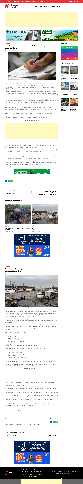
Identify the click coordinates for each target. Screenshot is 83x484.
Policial (25, 469)
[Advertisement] (41, 19)
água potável (14, 421)
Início (35, 6)
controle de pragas (36, 421)
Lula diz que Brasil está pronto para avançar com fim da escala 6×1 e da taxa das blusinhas (28, 1)
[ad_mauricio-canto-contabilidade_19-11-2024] (32, 239)
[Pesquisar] (77, 6)
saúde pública (29, 424)
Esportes (31, 474)
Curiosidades (33, 473)
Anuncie (53, 6)
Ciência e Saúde (73, 107)
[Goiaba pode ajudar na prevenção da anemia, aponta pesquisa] (74, 102)
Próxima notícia (51, 431)
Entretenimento (23, 474)
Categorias (46, 6)
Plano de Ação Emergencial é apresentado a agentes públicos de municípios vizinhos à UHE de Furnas (47, 193)
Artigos (30, 471)
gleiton (8, 50)
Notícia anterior (12, 190)
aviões (29, 421)
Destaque (67, 91)
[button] (55, 201)
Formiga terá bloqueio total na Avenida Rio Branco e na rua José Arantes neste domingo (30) (46, 434)
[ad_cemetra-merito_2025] (23, 35)
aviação (24, 421)
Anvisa (20, 421)
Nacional (7, 226)
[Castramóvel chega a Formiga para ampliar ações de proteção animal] (65, 70)
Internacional (24, 471)
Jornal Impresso (38, 474)
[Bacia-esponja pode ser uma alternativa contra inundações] (74, 70)
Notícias (40, 6)
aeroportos (8, 421)
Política (62, 107)
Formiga (62, 75)
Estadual (36, 469)
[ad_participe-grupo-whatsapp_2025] (32, 171)
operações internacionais (20, 424)
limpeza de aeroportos (10, 424)
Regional (72, 91)
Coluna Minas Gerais (23, 473)
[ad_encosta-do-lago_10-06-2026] (60, 35)
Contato (59, 6)
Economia (40, 473)
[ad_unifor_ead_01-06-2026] (32, 250)
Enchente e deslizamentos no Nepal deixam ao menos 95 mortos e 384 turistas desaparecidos (16, 434)
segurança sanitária (37, 424)
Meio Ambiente (73, 75)
